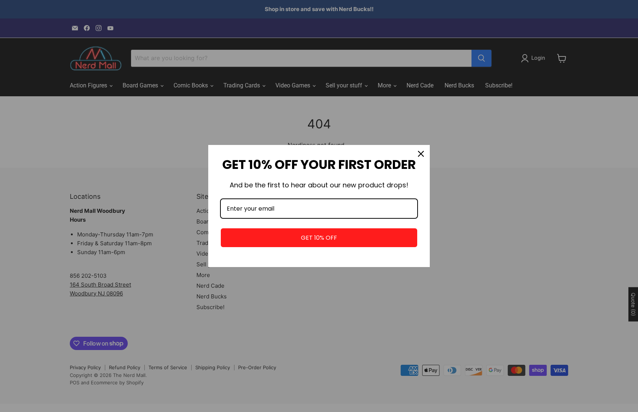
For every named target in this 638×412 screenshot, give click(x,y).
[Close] (421, 154)
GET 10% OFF (319, 237)
